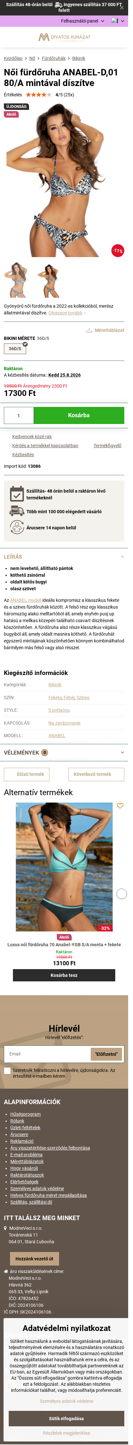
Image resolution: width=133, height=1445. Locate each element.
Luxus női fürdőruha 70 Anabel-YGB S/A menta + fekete (64, 944)
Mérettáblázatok (27, 1161)
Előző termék (30, 774)
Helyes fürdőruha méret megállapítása (48, 1195)
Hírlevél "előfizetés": (64, 1037)
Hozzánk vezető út (34, 1258)
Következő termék (92, 774)
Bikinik (54, 684)
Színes (83, 697)
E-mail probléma (26, 1154)
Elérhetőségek (24, 1181)
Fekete (55, 697)
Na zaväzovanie (64, 723)
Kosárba (79, 415)
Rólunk (17, 1120)
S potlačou (59, 710)
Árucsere (19, 1134)
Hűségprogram (25, 1114)
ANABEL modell (25, 600)
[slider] (39, 94)
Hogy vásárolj (24, 1168)
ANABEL (57, 735)
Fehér (69, 697)
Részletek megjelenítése (66, 1433)
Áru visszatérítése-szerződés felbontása (50, 1148)
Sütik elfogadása (66, 1418)
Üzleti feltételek (25, 1127)
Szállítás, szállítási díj (31, 1202)
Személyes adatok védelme (37, 1188)
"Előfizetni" (106, 1054)
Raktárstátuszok (27, 1175)
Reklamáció (22, 1141)
